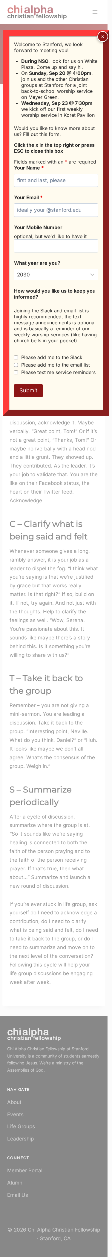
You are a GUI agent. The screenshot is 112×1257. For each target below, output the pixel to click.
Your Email (28, 197)
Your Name (29, 168)
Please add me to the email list (55, 365)
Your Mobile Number (38, 227)
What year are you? (37, 263)
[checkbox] (16, 357)
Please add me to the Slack (51, 357)
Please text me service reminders (58, 372)
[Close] (102, 36)
